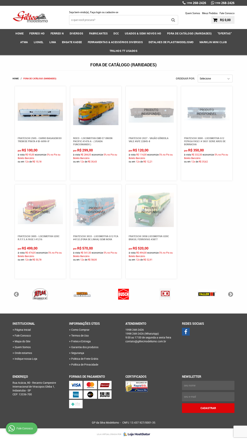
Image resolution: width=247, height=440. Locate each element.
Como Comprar (80, 329)
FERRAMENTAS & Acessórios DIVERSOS (115, 42)
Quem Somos (192, 13)
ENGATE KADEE (72, 42)
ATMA (24, 42)
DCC (116, 33)
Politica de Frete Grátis (84, 359)
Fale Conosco (227, 13)
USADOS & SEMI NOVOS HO (143, 33)
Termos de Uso (80, 335)
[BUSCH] (123, 294)
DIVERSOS (76, 33)
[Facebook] (186, 332)
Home (19, 33)
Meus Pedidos (210, 13)
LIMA (52, 42)
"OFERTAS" (225, 33)
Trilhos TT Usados (124, 51)
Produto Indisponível (151, 112)
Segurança (77, 353)
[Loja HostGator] (135, 434)
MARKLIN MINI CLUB (213, 42)
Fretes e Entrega (81, 341)
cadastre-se (111, 12)
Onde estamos (23, 353)
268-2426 (196, 3)
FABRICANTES (98, 33)
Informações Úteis (84, 323)
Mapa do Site (22, 341)
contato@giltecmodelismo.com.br (145, 341)
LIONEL (39, 42)
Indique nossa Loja (26, 359)
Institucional (24, 323)
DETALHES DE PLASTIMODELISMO (171, 42)
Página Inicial (23, 329)
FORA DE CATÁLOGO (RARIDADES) (189, 33)
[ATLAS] (40, 294)
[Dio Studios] (165, 294)
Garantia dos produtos (84, 347)
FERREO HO (37, 33)
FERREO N (57, 33)
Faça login (95, 12)
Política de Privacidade (84, 364)
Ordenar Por (185, 78)
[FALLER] (207, 294)
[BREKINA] (82, 294)
